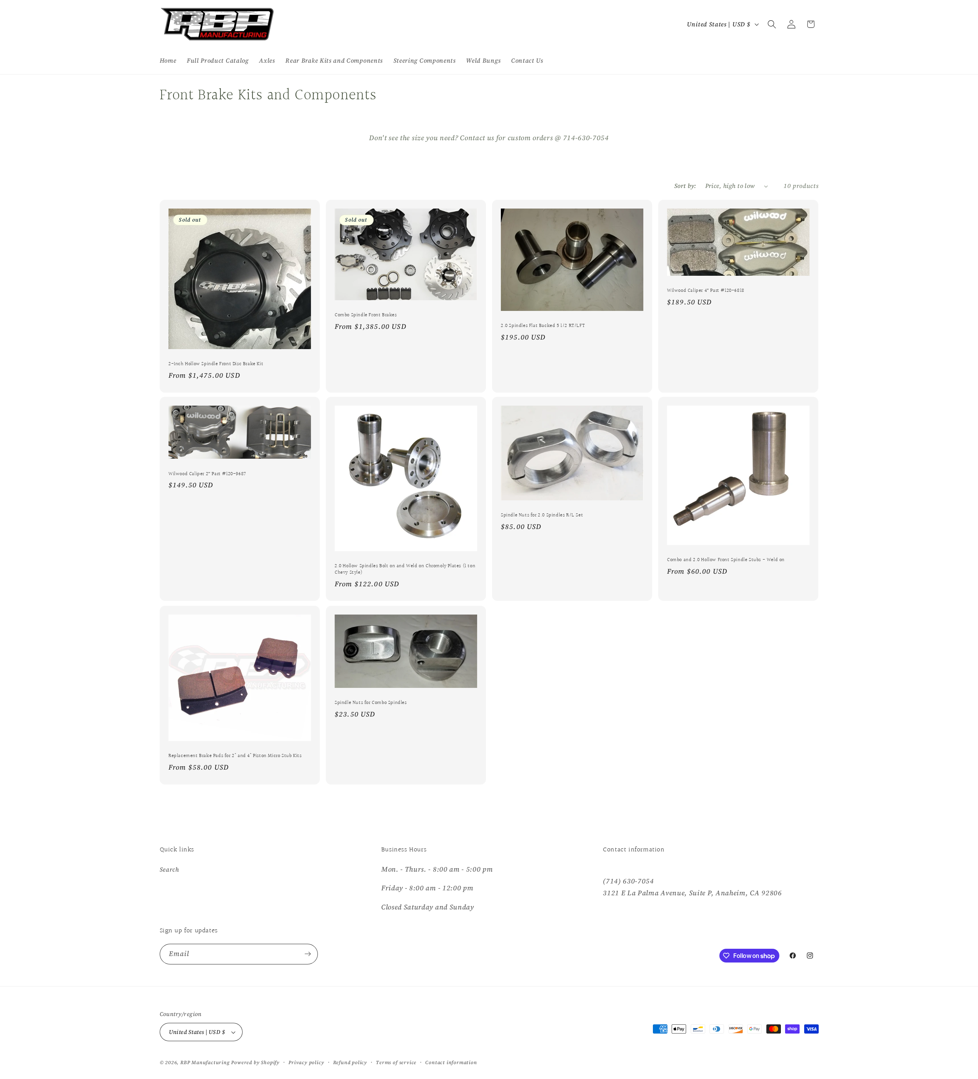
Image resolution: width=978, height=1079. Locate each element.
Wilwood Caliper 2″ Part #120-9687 (207, 474)
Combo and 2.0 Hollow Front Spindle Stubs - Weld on (726, 560)
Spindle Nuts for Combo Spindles (371, 703)
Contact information (451, 1062)
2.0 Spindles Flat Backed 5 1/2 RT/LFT (543, 326)
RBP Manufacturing (205, 1062)
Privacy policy (306, 1062)
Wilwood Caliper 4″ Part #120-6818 (706, 291)
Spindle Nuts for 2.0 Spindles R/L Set (542, 516)
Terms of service (396, 1062)
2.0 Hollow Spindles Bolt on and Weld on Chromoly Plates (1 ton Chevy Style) (405, 569)
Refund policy (350, 1062)
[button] (772, 24)
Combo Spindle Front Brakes (366, 315)
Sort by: (685, 185)
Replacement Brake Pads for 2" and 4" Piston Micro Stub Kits (234, 756)
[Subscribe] (307, 954)
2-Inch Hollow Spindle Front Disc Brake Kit (215, 364)
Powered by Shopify (255, 1062)
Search (169, 869)
